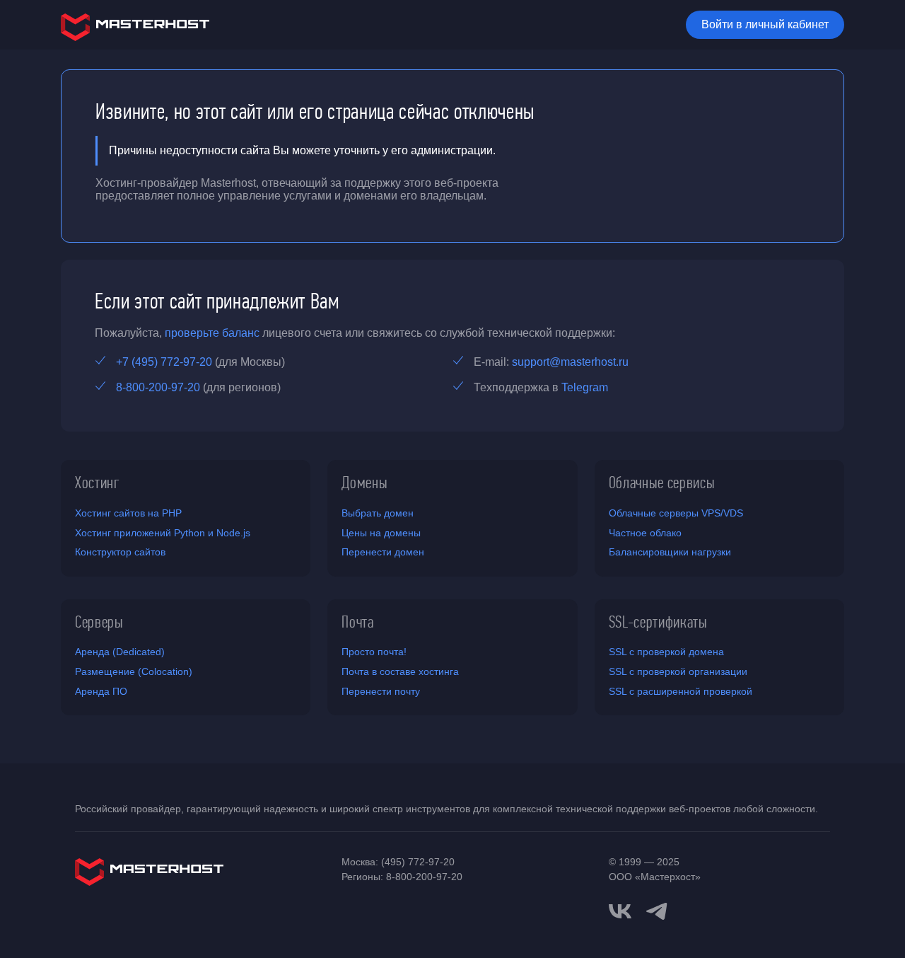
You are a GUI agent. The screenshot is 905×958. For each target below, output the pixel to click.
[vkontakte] (620, 911)
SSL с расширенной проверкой (680, 691)
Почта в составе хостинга (400, 671)
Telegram (584, 387)
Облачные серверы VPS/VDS (676, 513)
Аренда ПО (101, 691)
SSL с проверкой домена (666, 651)
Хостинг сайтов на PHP (128, 513)
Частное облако (645, 532)
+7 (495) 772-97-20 (164, 362)
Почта (357, 622)
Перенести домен (382, 552)
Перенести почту (380, 691)
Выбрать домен (377, 513)
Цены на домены (381, 532)
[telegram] (657, 910)
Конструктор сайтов (120, 552)
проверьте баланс (212, 333)
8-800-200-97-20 (158, 387)
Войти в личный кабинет (765, 24)
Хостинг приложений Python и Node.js (162, 532)
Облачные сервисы (662, 482)
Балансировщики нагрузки (670, 552)
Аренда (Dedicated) (120, 651)
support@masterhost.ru (570, 362)
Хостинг (97, 482)
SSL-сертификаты (658, 622)
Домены (364, 482)
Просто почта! (374, 651)
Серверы (99, 622)
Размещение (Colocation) (133, 671)
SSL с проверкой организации (678, 671)
